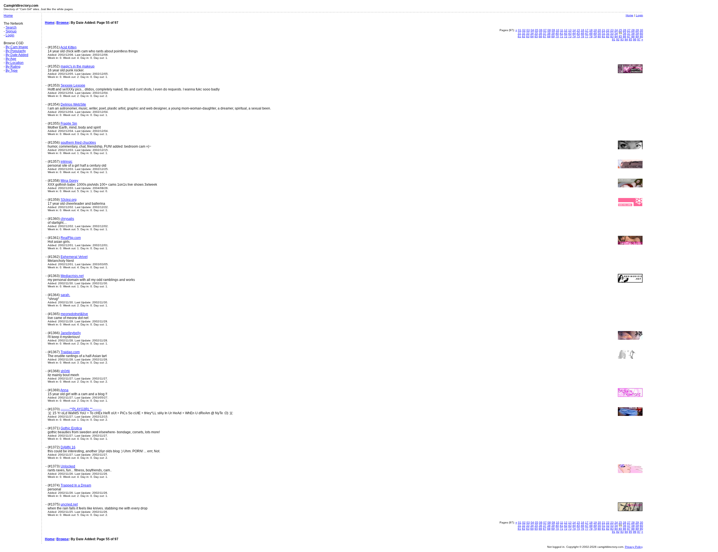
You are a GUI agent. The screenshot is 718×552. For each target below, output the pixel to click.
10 (557, 30)
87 (628, 36)
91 (613, 39)
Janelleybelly (71, 333)
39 (553, 33)
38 (549, 33)
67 (544, 36)
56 (624, 33)
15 (578, 30)
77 (586, 36)
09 (553, 30)
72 (565, 36)
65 (536, 36)
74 (574, 36)
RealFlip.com (71, 238)
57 (628, 33)
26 (624, 30)
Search (11, 27)
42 (565, 33)
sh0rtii (65, 371)
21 (603, 30)
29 (637, 30)
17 (586, 30)
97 (639, 39)
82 (607, 36)
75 (578, 36)
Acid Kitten (68, 47)
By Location (15, 63)
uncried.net (69, 504)
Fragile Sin (69, 123)
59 (637, 33)
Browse (62, 23)
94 (626, 39)
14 (574, 30)
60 (641, 33)
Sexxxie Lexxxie (73, 85)
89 (637, 36)
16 (582, 30)
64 (532, 36)
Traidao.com (70, 352)
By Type (12, 71)
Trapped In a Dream (76, 485)
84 (616, 36)
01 (519, 30)
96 (634, 39)
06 (540, 30)
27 (628, 30)
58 (633, 33)
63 (528, 36)
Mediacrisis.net (72, 276)
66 (540, 36)
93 (622, 39)
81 (603, 36)
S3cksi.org (69, 200)
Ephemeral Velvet (74, 257)
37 (544, 33)
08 (549, 30)
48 (591, 33)
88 (633, 36)
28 (633, 30)
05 (536, 30)
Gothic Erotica (71, 428)
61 (519, 36)
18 (591, 30)
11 (561, 30)
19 (595, 30)
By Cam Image (17, 47)
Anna (64, 390)
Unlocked (68, 466)
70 (557, 36)
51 (603, 33)
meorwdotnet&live (74, 314)
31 (519, 33)
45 (578, 33)
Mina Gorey (69, 181)
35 (536, 33)
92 (618, 39)
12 (565, 30)
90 (641, 36)
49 (595, 33)
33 (528, 33)
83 (612, 36)
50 (599, 33)
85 (620, 36)
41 (561, 33)
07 (545, 30)
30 (641, 30)
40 (557, 33)
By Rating (13, 67)
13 (570, 30)
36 (540, 33)
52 (607, 33)
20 (599, 30)
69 (553, 36)
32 (523, 33)
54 (616, 33)
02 (524, 30)
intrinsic (66, 162)
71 (561, 36)
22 (607, 30)
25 (620, 30)
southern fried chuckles (78, 143)
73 (570, 36)
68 (549, 36)
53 (612, 33)
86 (624, 36)
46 (582, 33)
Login (10, 35)
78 (591, 36)
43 (570, 33)
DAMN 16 (68, 447)
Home (8, 16)
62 (523, 36)
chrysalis (67, 219)
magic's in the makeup (78, 66)
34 (532, 33)
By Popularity (16, 51)
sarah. (65, 295)
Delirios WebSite (73, 104)
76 (582, 36)
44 (574, 33)
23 (612, 30)
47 (586, 33)
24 (616, 30)
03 (528, 30)
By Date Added (17, 55)
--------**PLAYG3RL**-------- (81, 409)
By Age (11, 59)
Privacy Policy (633, 546)
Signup (11, 31)
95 (630, 39)
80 (599, 36)
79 (595, 36)
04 (532, 30)
